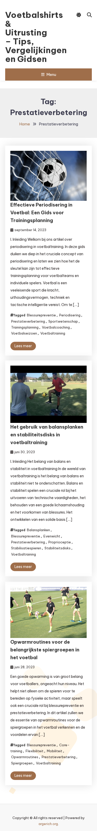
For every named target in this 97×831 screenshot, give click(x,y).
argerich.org (48, 824)
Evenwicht (51, 536)
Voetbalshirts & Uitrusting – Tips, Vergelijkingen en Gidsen (29, 36)
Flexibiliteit (34, 751)
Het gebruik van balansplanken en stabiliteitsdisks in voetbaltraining (46, 434)
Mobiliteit (54, 751)
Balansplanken (38, 530)
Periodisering (69, 315)
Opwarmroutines (24, 757)
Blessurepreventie (41, 315)
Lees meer (23, 346)
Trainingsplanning (25, 327)
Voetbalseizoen (24, 333)
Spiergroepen (22, 763)
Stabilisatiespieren (26, 548)
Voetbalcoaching (56, 327)
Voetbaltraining (52, 333)
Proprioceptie (59, 542)
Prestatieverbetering (28, 321)
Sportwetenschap (63, 321)
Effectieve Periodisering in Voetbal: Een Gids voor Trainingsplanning (41, 212)
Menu (51, 74)
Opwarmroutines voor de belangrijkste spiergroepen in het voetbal (44, 649)
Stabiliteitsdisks (57, 548)
